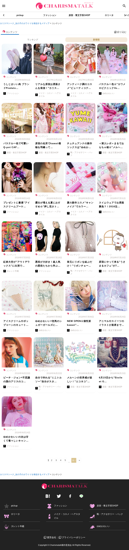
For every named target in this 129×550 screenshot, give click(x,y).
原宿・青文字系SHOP (79, 15)
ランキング (32, 39)
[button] (125, 15)
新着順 (96, 39)
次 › (73, 460)
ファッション (49, 15)
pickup (20, 15)
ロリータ (109, 15)
